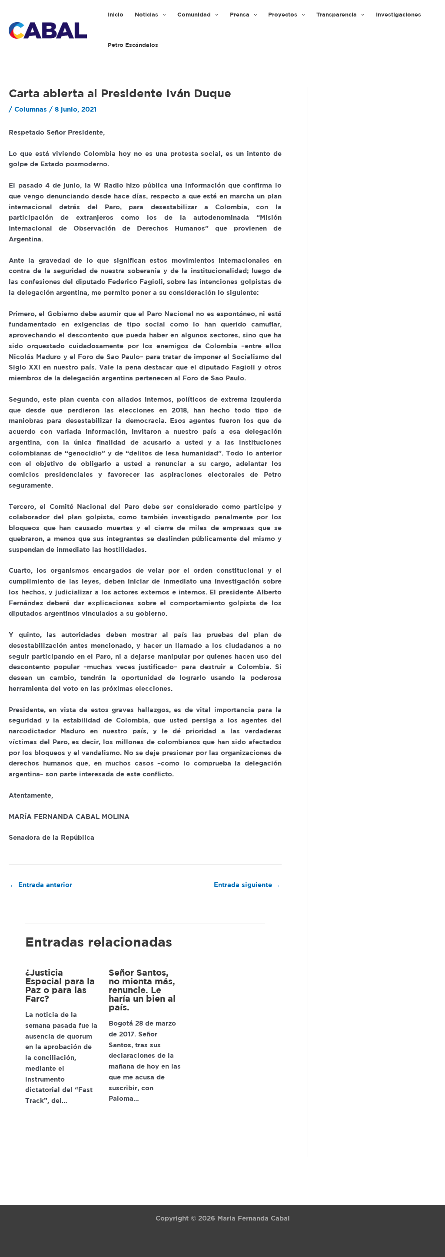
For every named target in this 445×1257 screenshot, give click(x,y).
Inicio (115, 15)
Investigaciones (398, 15)
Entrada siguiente (247, 885)
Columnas (30, 109)
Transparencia (336, 15)
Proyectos (282, 15)
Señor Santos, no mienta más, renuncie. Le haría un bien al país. (142, 990)
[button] (162, 15)
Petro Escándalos (133, 45)
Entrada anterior (41, 885)
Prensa (239, 15)
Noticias (146, 15)
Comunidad (194, 15)
